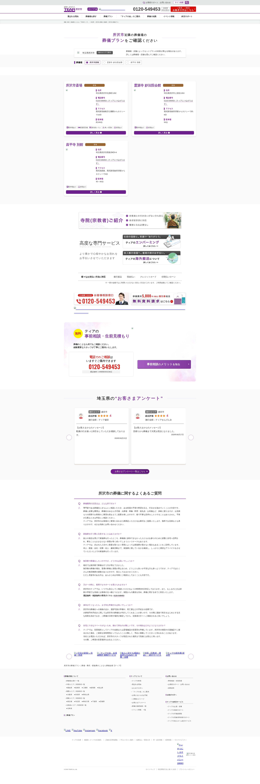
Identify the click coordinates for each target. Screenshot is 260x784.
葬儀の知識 (151, 16)
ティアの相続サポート (176, 710)
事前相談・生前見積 (175, 681)
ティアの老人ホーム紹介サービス (179, 721)
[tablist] (130, 62)
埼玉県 (77, 701)
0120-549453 (146, 9)
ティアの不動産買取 (175, 713)
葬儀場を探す (91, 16)
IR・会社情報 (157, 740)
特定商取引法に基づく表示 (167, 769)
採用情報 (168, 740)
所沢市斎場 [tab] (94, 62)
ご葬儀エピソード (138, 699)
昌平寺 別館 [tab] (136, 62)
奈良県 (77, 694)
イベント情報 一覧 (139, 710)
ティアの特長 (136, 681)
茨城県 (102, 701)
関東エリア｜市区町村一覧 (75, 698)
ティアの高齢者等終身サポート (179, 717)
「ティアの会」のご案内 (130, 16)
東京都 (69, 701)
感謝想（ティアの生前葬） (93, 740)
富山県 (101, 688)
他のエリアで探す (104, 52)
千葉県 (94, 701)
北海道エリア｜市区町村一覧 (76, 705)
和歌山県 (86, 694)
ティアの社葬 (76, 740)
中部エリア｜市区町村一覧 (75, 684)
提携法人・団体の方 (143, 740)
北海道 (69, 708)
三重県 (85, 688)
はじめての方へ (137, 688)
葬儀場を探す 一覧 (72, 681)
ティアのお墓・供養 (175, 706)
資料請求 (171, 688)
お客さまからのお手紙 (140, 695)
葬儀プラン (108, 16)
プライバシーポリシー (186, 769)
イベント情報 (168, 16)
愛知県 (69, 688)
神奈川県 (86, 701)
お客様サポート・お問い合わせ (179, 684)
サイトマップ (150, 769)
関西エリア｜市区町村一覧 (75, 691)
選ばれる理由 (73, 16)
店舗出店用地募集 (111, 740)
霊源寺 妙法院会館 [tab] (115, 62)
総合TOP (91, 9)
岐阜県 (77, 688)
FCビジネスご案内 (127, 740)
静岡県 (93, 688)
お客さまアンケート (130, 471)
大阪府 (69, 694)
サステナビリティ (180, 740)
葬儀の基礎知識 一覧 (139, 706)
